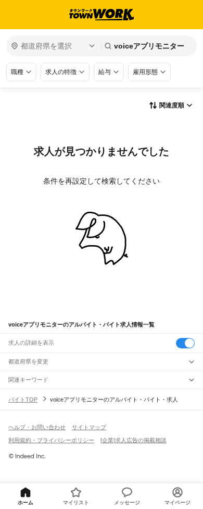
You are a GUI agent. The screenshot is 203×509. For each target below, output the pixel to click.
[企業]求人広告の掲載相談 (133, 440)
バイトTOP (22, 399)
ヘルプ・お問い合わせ (37, 427)
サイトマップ (89, 427)
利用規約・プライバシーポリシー (51, 440)
